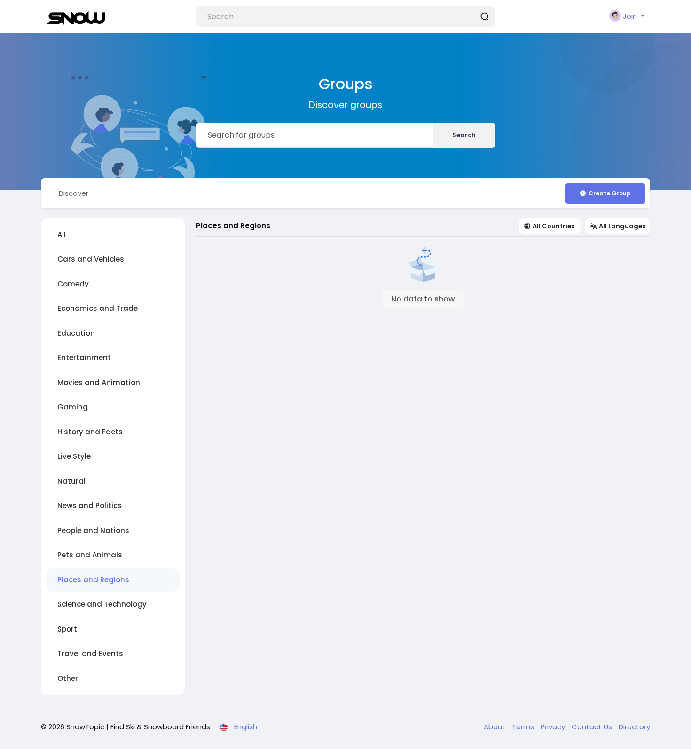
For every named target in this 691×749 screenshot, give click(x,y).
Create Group (610, 193)
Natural (71, 481)
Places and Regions (93, 580)
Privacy (554, 727)
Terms (524, 727)
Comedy (73, 284)
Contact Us (593, 727)
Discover (73, 193)
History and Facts (90, 432)
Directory (634, 727)
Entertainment (84, 358)
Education (76, 333)
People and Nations (93, 530)
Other (67, 678)
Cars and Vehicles (90, 259)
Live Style (74, 456)
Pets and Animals (89, 555)
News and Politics (89, 505)
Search (464, 135)
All (61, 234)
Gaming (72, 407)
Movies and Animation (98, 382)
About (495, 727)
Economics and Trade (97, 308)
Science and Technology (102, 604)
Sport (67, 629)
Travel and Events (90, 653)
